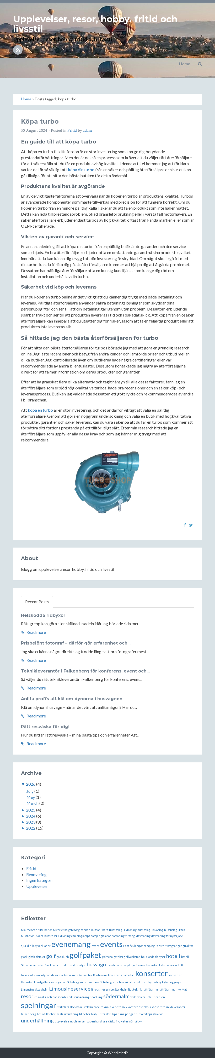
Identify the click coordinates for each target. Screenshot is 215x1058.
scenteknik (65, 997)
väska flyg (114, 1021)
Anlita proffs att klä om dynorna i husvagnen (71, 698)
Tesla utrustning (67, 1014)
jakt (129, 965)
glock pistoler (36, 956)
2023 (30, 821)
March (32, 803)
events (111, 943)
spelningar (38, 1005)
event (95, 945)
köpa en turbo (40, 409)
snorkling (96, 997)
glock (24, 956)
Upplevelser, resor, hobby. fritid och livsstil (95, 24)
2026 (30, 783)
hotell (173, 956)
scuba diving (81, 997)
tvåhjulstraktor (153, 1014)
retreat (52, 997)
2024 (30, 815)
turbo (139, 1014)
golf (51, 956)
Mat (184, 989)
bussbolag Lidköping (150, 930)
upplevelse (62, 1021)
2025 (30, 809)
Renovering (36, 874)
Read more (36, 632)
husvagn (96, 964)
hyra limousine (116, 965)
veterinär (127, 1021)
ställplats (63, 1007)
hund (62, 965)
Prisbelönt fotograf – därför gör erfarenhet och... (76, 643)
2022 (30, 827)
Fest (126, 945)
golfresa (107, 956)
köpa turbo (131, 982)
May (30, 797)
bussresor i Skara (32, 936)
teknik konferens (130, 1007)
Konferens (100, 975)
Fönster (160, 945)
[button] (200, 63)
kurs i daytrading (150, 982)
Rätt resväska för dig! (45, 726)
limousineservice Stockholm (109, 989)
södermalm (116, 996)
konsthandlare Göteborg (96, 982)
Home (184, 63)
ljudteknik (135, 989)
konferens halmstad (121, 975)
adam (87, 130)
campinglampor (101, 936)
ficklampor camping (142, 945)
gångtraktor (185, 945)
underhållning (37, 1020)
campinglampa (80, 936)
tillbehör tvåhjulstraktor (95, 1014)
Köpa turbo (40, 121)
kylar (165, 982)
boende (85, 930)
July (30, 791)
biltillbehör (45, 930)
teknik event (109, 1007)
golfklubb (63, 956)
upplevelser (78, 1021)
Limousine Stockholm (34, 989)
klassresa (57, 975)
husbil (71, 965)
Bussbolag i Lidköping (123, 930)
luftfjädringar (168, 989)
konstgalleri (42, 982)
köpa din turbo (81, 169)
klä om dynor (42, 975)
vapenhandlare (97, 1021)
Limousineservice (69, 988)
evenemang (71, 943)
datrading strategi (124, 936)
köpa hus (118, 982)
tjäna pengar (126, 1014)
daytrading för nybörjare (167, 936)
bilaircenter (29, 930)
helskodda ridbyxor (153, 956)
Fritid (72, 130)
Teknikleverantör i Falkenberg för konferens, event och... (85, 671)
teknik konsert (152, 1007)
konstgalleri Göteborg (65, 982)
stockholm (76, 1007)
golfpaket (85, 954)
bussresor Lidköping (57, 936)
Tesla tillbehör (46, 1014)
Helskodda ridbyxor (43, 615)
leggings (175, 982)
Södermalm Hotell (141, 997)
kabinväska (166, 965)
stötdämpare (91, 1007)
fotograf (171, 945)
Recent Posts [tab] (37, 601)
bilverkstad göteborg (66, 930)
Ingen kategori (39, 880)
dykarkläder (43, 945)
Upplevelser (37, 886)
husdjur (81, 965)
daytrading (143, 936)
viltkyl (138, 1021)
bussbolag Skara (174, 930)
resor (27, 996)
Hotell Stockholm (47, 965)
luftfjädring (150, 989)
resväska (40, 997)
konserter (151, 973)
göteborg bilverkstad (127, 956)
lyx (179, 989)
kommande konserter (78, 975)
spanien (159, 997)
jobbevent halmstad (145, 965)
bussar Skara (99, 930)
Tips (114, 1014)
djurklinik (27, 945)
